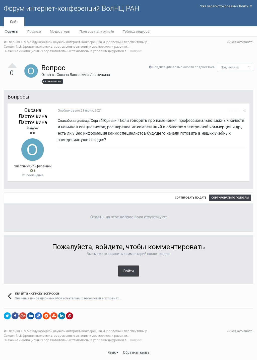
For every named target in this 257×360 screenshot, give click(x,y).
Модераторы (60, 31)
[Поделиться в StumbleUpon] (53, 315)
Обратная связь (136, 352)
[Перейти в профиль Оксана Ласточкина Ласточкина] (31, 71)
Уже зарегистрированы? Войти (225, 6)
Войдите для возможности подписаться (183, 67)
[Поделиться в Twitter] (7, 315)
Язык (112, 352)
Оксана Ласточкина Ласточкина (83, 75)
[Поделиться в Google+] (22, 315)
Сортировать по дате (190, 197)
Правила (34, 31)
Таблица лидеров (136, 31)
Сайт (14, 22)
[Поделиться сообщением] (244, 111)
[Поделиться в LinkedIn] (61, 315)
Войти (128, 271)
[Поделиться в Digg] (30, 315)
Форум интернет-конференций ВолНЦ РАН (71, 8)
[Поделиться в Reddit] (46, 315)
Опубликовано (80, 110)
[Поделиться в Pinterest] (69, 315)
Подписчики (230, 67)
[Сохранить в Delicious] (38, 315)
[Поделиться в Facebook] (15, 315)
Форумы (11, 31)
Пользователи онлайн (97, 31)
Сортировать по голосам (230, 197)
